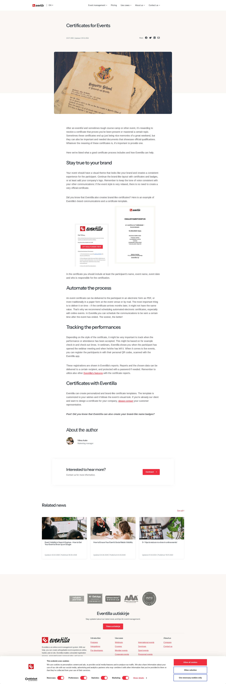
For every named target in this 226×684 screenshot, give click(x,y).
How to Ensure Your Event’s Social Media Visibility (113, 542)
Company (167, 642)
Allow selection (190, 670)
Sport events (143, 650)
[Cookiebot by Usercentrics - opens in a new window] (31, 679)
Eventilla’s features (93, 373)
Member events (121, 650)
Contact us (153, 5)
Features (94, 642)
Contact (150, 472)
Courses (118, 646)
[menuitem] (97, 5)
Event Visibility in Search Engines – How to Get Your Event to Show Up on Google (63, 543)
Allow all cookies (190, 662)
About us (139, 5)
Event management (96, 5)
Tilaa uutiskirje (113, 626)
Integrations (95, 646)
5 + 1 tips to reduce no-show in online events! (159, 542)
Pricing (114, 5)
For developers (97, 650)
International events (146, 642)
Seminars (142, 646)
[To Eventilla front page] (56, 641)
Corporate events (122, 654)
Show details (138, 678)
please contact (125, 401)
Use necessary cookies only (190, 678)
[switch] (83, 678)
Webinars (119, 642)
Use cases (125, 5)
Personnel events (145, 654)
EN (50, 5)
